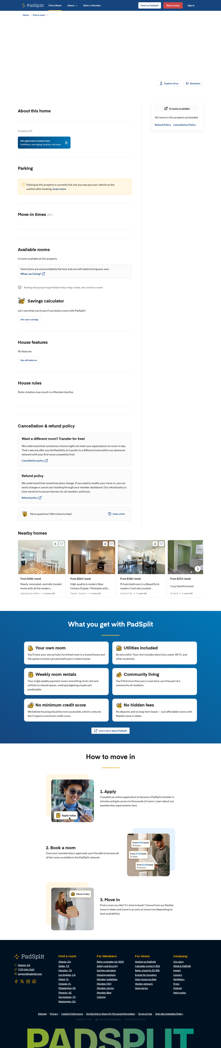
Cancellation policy (33, 460)
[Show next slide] (198, 569)
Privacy (54, 1013)
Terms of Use (145, 1013)
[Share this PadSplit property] (55, 543)
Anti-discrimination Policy (169, 1013)
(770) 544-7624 (26, 969)
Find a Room (55, 5)
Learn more (59, 189)
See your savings (29, 319)
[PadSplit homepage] (32, 5)
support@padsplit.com (30, 974)
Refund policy (30, 497)
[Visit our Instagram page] (28, 981)
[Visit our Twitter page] (22, 981)
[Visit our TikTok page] (34, 981)
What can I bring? (30, 273)
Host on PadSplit (149, 5)
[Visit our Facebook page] (16, 981)
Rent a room (173, 5)
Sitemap (42, 1013)
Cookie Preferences (72, 1013)
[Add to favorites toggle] (61, 543)
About (71, 5)
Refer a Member (92, 5)
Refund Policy (163, 125)
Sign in (191, 5)
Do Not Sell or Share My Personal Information (110, 1013)
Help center (119, 513)
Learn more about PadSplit (113, 730)
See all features (28, 360)
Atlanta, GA (24, 965)
